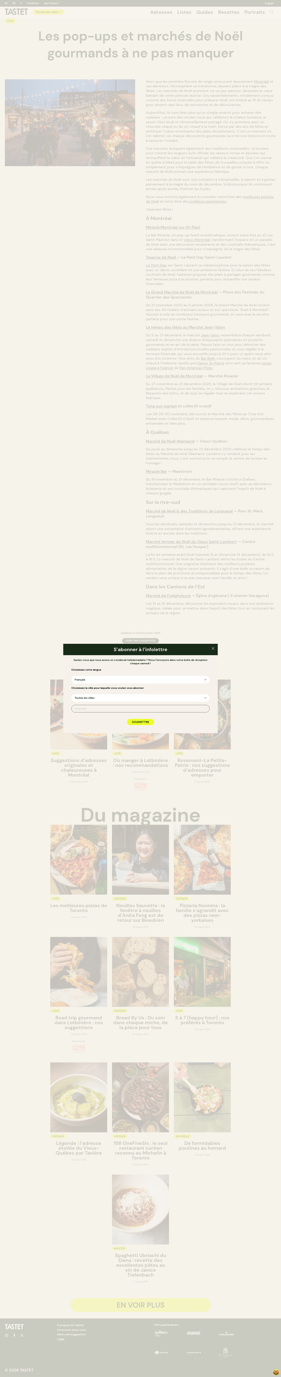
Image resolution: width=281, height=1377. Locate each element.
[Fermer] (213, 649)
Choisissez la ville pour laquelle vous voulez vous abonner (107, 688)
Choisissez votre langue (86, 670)
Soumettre (140, 722)
